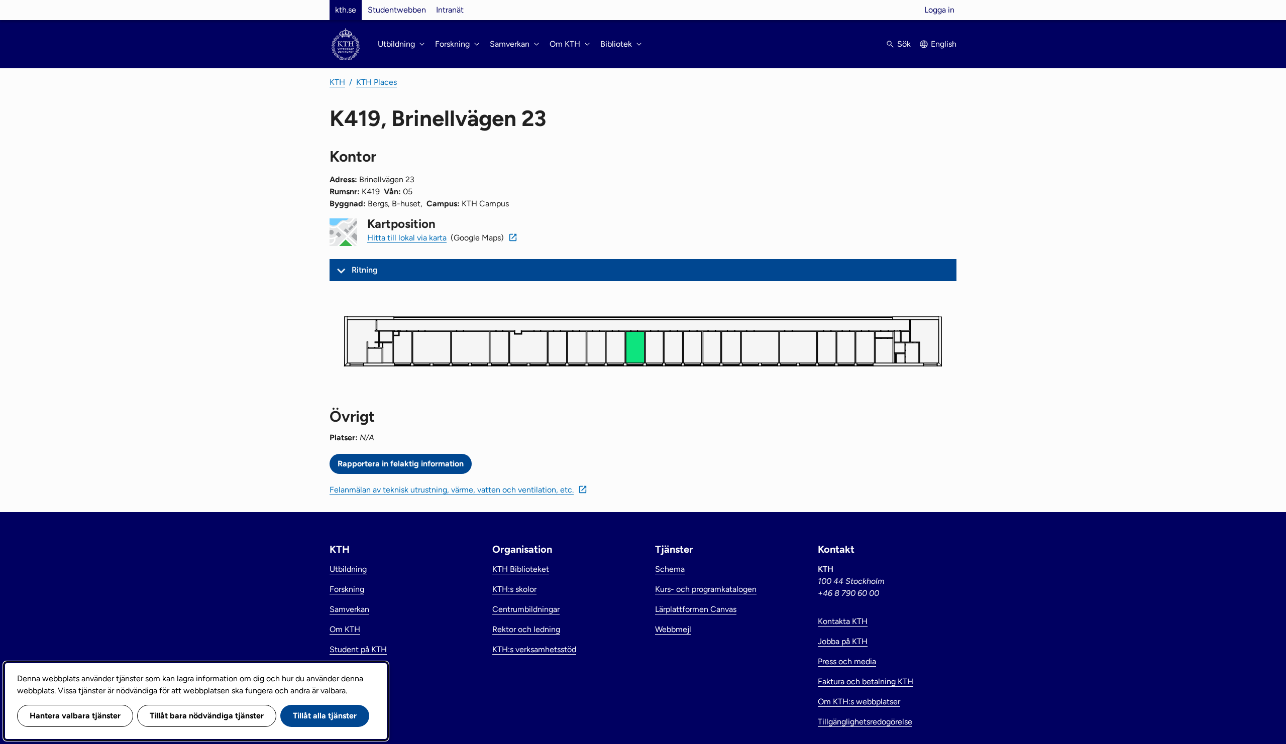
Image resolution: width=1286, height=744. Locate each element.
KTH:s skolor (514, 589)
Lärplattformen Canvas (695, 609)
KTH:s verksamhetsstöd (534, 649)
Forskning (347, 589)
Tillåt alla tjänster (325, 715)
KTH (337, 82)
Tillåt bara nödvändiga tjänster (207, 715)
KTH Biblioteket (520, 569)
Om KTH (345, 629)
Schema (670, 569)
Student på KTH (358, 649)
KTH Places (376, 82)
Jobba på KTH (843, 641)
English (943, 44)
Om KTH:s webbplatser (859, 701)
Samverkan (349, 609)
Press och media (847, 661)
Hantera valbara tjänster (75, 715)
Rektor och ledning (526, 629)
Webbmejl (673, 629)
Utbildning (348, 569)
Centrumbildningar (526, 609)
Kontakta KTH (843, 621)
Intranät (450, 10)
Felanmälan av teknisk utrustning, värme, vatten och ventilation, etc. (452, 489)
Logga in (939, 10)
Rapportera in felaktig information (401, 463)
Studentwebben (397, 10)
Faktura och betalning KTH (865, 681)
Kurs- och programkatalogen (706, 589)
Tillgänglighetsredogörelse (865, 721)
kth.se (345, 10)
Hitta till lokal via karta (407, 237)
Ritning (365, 270)
